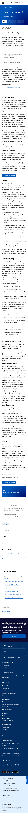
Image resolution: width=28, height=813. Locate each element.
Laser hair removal (12, 12)
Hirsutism (4, 540)
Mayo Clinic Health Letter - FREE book (14, 597)
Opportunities (11, 62)
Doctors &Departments (12, 21)
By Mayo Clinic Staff (6, 474)
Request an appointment (9, 175)
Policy (5, 62)
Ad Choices (17, 62)
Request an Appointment (9, 16)
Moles (3, 543)
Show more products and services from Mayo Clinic (12, 557)
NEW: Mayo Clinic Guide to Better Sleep (14, 581)
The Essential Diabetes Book (11, 591)
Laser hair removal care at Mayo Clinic (10, 477)
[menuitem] (4, 21)
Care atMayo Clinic (20, 21)
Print (6, 524)
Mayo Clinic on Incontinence (11, 588)
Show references (5, 530)
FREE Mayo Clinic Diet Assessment (13, 594)
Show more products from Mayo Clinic (11, 90)
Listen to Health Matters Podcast (12, 584)
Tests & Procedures (7, 7)
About (4, 21)
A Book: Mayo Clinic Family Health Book (11, 87)
